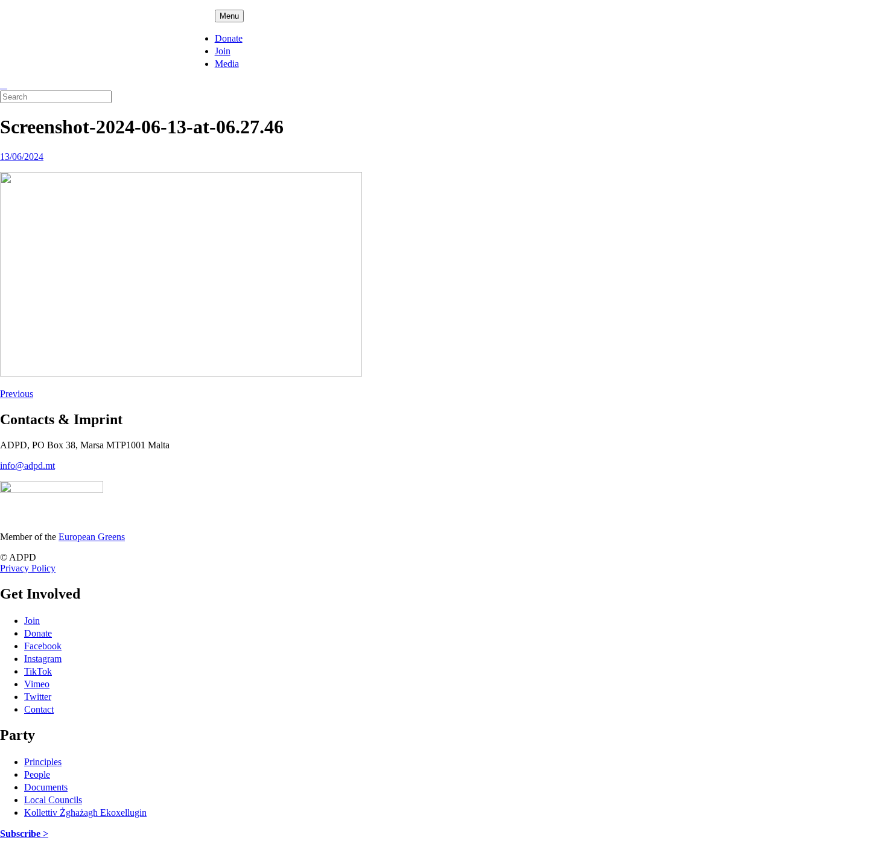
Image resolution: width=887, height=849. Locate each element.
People (37, 774)
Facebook (43, 646)
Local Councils (53, 800)
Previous (16, 394)
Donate (229, 38)
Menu (229, 16)
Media (227, 64)
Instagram (43, 658)
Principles (43, 762)
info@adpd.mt (27, 465)
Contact (39, 709)
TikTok (38, 671)
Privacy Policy (28, 568)
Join (222, 51)
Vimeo (36, 684)
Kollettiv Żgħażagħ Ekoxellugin (85, 812)
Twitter (37, 697)
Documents (46, 787)
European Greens (92, 537)
